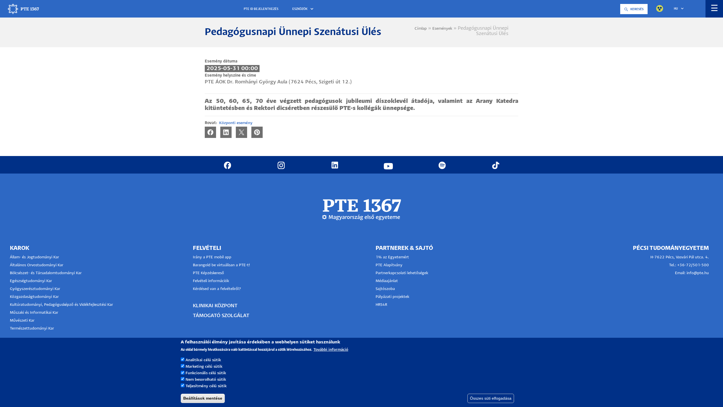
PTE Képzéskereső (208, 273)
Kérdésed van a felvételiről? (217, 289)
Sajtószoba (385, 289)
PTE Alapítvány (389, 265)
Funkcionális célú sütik (206, 373)
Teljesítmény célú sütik (206, 386)
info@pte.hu (698, 273)
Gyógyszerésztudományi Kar (35, 289)
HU (676, 8)
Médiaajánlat (387, 281)
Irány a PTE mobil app (212, 257)
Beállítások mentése (202, 398)
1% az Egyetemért (392, 257)
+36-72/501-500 (693, 265)
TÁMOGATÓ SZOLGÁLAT (221, 315)
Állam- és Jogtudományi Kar (34, 257)
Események (442, 29)
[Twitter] (241, 132)
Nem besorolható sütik (206, 380)
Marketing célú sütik (204, 367)
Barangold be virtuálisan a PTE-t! (221, 265)
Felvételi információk (211, 281)
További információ (330, 350)
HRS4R (381, 305)
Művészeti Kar (22, 320)
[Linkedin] (226, 132)
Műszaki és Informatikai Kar (34, 313)
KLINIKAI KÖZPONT (215, 306)
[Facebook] (210, 132)
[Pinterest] (257, 132)
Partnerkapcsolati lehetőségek (402, 273)
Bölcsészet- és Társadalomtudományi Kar (46, 273)
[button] (303, 9)
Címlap (421, 29)
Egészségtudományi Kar (31, 281)
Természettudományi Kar (32, 328)
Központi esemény (235, 123)
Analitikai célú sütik (203, 360)
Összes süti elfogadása (490, 398)
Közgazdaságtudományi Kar (34, 297)
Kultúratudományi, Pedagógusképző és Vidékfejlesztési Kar (61, 305)
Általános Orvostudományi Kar (36, 265)
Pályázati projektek (392, 297)
